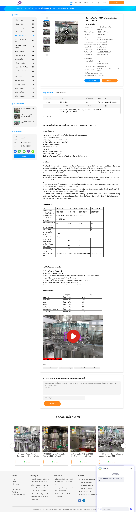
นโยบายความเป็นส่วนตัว (18, 496)
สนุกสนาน (117, 3)
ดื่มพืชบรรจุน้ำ (58, 475)
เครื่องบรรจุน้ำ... (24, 20)
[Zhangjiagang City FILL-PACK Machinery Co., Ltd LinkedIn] (83, 500)
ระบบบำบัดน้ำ (24, 59)
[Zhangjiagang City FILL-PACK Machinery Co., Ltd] (20, 3)
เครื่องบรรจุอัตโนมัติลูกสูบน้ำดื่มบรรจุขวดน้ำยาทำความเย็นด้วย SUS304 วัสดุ (40, 496)
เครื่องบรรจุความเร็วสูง (66, 368)
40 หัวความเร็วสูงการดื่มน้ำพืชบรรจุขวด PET (63, 495)
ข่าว (13, 487)
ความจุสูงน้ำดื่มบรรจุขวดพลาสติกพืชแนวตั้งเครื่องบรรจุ (64, 489)
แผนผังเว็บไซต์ (16, 489)
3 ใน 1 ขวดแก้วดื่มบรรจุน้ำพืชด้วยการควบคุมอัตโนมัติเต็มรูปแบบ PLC (64, 481)
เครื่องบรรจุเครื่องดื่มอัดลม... (24, 40)
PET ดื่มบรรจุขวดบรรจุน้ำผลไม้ (27, 121)
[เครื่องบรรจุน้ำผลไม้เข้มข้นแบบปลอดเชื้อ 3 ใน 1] (17, 116)
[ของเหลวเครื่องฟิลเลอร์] (17, 110)
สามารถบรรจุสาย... (24, 55)
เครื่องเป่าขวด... (24, 77)
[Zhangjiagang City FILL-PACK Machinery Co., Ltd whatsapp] (19, 151)
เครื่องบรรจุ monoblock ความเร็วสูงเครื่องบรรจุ (87, 368)
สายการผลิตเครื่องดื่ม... (24, 67)
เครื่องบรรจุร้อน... (24, 32)
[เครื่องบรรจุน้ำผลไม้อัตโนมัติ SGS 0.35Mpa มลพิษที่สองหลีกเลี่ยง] (81, 439)
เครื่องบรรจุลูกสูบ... (24, 88)
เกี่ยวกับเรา (15, 484)
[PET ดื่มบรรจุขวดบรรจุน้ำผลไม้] (17, 123)
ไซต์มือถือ (15, 492)
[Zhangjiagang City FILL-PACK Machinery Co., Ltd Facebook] (79, 500)
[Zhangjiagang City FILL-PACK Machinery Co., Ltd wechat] (24, 151)
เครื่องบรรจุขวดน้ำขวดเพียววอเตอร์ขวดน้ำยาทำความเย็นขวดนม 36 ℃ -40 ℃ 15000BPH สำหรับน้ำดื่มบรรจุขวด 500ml (39, 488)
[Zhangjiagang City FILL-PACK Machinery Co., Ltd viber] (28, 151)
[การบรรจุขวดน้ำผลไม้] (66, 32)
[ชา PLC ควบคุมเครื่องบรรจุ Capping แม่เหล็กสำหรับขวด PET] (109, 439)
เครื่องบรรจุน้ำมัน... (24, 92)
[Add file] (99, 509)
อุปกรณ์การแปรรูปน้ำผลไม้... (24, 72)
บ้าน (13, 479)
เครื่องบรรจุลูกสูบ (34, 475)
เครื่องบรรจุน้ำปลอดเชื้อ (50, 368)
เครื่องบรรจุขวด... (24, 51)
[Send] (131, 509)
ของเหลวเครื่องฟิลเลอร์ (27, 108)
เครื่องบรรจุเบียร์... (24, 63)
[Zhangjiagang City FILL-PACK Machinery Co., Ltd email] (15, 151)
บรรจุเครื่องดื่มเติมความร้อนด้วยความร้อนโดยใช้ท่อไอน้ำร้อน (40, 480)
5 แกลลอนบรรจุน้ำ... (24, 28)
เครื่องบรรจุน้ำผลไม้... (24, 35)
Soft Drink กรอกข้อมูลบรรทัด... (24, 46)
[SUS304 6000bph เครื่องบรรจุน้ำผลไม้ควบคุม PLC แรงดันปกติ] (53, 439)
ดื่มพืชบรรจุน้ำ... (24, 24)
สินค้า (14, 481)
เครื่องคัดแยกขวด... (24, 80)
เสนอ (52, 404)
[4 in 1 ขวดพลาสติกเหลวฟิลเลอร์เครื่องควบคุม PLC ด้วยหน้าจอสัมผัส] (25, 439)
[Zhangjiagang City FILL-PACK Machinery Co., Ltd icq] (32, 151)
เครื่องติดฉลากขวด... (24, 84)
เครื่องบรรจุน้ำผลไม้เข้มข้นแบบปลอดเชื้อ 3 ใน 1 (27, 115)
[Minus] (131, 468)
